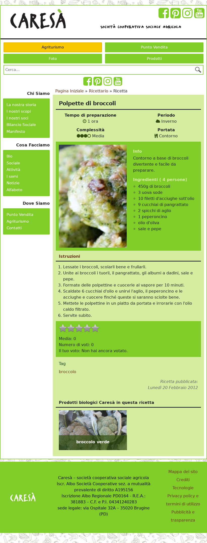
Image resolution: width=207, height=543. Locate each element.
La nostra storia (21, 104)
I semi (12, 176)
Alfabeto (14, 190)
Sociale (13, 163)
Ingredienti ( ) (160, 179)
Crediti (183, 479)
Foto (53, 58)
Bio (9, 156)
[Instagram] (188, 16)
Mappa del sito (183, 471)
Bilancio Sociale (21, 124)
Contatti (14, 228)
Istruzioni (69, 256)
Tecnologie (183, 487)
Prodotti (154, 58)
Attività (13, 169)
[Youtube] (200, 16)
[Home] (38, 19)
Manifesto (16, 131)
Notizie (13, 183)
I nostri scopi (19, 111)
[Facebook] (164, 16)
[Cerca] (198, 69)
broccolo (67, 371)
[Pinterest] (176, 16)
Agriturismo (53, 47)
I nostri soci (17, 118)
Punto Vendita (154, 47)
